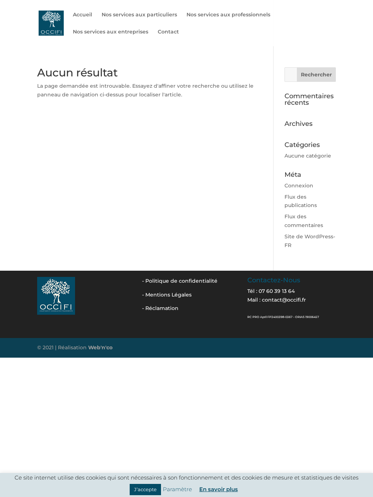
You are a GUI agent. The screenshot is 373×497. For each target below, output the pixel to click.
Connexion (298, 185)
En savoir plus (218, 489)
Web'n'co (100, 347)
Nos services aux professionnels (228, 15)
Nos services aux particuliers (139, 15)
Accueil (82, 15)
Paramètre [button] (177, 489)
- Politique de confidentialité (179, 281)
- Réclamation (160, 308)
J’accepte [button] (145, 489)
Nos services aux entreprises (110, 32)
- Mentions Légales (167, 294)
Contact (168, 32)
